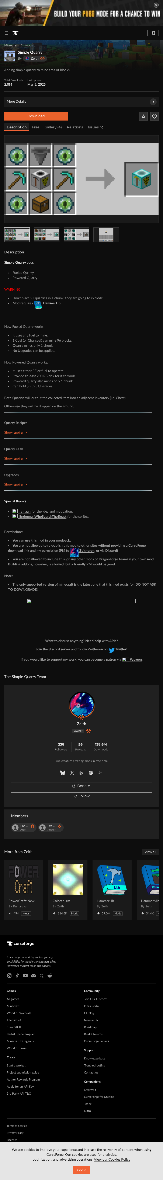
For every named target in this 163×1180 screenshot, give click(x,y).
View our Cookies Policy (112, 1159)
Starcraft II (14, 1027)
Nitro (87, 1111)
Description (17, 127)
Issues (93, 127)
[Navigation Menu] (6, 33)
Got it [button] (81, 1170)
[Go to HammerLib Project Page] (112, 890)
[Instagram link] (9, 975)
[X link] (41, 975)
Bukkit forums (93, 1034)
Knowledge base (94, 1058)
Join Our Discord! (95, 999)
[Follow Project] (154, 116)
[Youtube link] (25, 975)
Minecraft (11, 45)
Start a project (16, 1065)
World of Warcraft (19, 1013)
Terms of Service (17, 1126)
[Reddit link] (49, 975)
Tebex (87, 1103)
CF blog (89, 1013)
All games (13, 999)
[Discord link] (33, 975)
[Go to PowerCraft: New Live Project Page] (23, 890)
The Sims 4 (14, 1020)
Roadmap (90, 1027)
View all (150, 852)
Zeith (81, 724)
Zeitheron (86, 550)
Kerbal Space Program (21, 1034)
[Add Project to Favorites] (143, 116)
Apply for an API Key (20, 1086)
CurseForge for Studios (99, 1096)
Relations (75, 127)
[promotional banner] (81, 13)
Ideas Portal (91, 1006)
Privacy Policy (15, 1133)
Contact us (91, 1072)
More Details (16, 101)
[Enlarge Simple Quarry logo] (9, 56)
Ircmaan (24, 511)
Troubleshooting (94, 1065)
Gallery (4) (53, 127)
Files (35, 127)
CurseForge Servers (96, 1041)
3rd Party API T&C (19, 1093)
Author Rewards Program (23, 1079)
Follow (84, 796)
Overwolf (90, 1089)
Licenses (12, 1140)
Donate (83, 786)
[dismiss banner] (156, 5)
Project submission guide (23, 1072)
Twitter (120, 649)
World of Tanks (17, 1048)
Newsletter (91, 1020)
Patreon (135, 659)
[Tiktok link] (17, 975)
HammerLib (51, 303)
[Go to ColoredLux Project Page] (67, 890)
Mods (29, 45)
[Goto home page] (15, 33)
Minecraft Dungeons (20, 1041)
